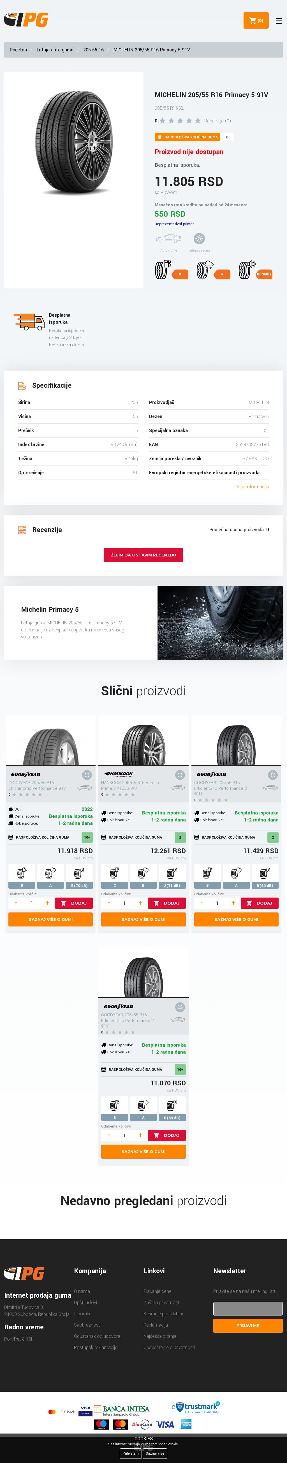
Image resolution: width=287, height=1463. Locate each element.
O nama (82, 1291)
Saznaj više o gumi (51, 919)
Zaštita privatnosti (162, 1302)
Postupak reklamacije (95, 1347)
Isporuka (83, 1314)
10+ (87, 837)
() (259, 20)
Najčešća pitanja (160, 1336)
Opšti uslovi (85, 1302)
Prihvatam (131, 1453)
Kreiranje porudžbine (164, 1314)
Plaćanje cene (158, 1291)
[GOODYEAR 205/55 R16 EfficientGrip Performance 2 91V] (143, 973)
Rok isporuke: (26, 823)
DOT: (19, 809)
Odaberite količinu (23, 894)
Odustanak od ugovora (97, 1336)
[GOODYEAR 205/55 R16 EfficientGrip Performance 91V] (51, 740)
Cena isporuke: (27, 816)
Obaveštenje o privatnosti (169, 1347)
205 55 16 (93, 50)
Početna (18, 50)
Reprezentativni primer (174, 224)
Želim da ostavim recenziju (143, 555)
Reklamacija (156, 1325)
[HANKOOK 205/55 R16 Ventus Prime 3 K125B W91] (143, 740)
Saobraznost (87, 1325)
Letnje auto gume (55, 50)
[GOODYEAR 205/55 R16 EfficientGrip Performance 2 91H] (236, 740)
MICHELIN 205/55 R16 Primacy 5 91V (152, 50)
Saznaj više (155, 1453)
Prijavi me (248, 1325)
